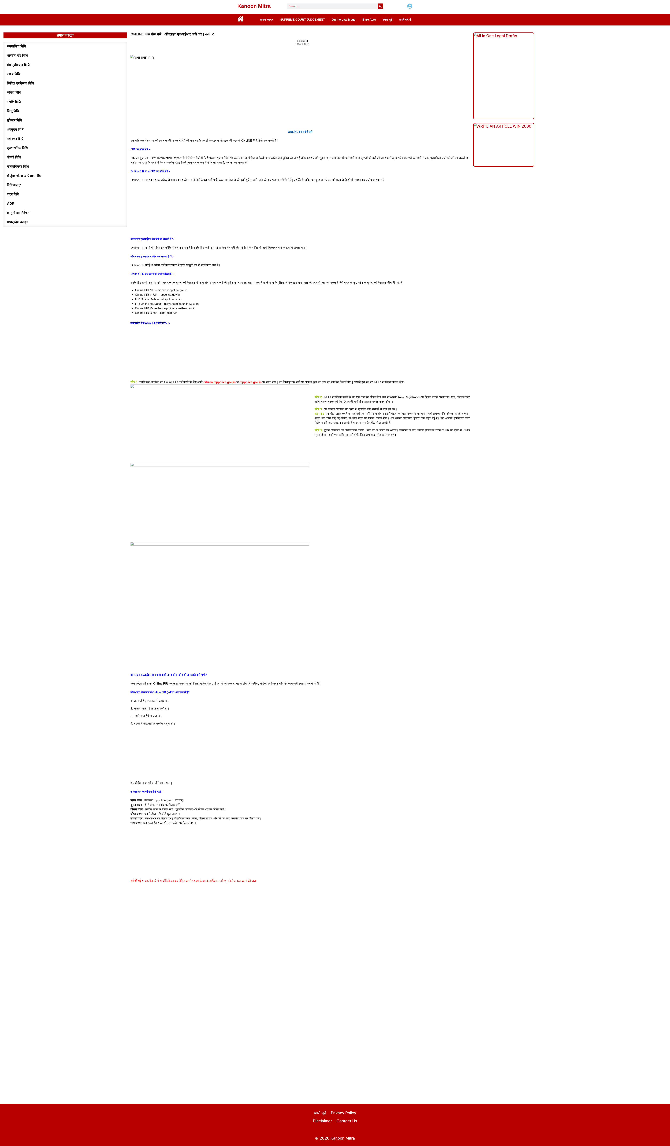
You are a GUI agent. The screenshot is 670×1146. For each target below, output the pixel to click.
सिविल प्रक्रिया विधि (20, 83)
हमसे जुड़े (387, 20)
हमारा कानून (266, 20)
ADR (10, 203)
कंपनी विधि (14, 157)
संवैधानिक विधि (16, 46)
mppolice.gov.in (251, 382)
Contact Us (347, 1121)
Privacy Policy (343, 1113)
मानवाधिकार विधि (18, 166)
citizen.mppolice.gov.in (219, 382)
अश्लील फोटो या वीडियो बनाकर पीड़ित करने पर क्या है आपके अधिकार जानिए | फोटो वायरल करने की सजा (193, 881)
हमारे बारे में (405, 20)
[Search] (380, 6)
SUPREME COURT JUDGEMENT (302, 20)
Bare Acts (369, 20)
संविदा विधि (14, 92)
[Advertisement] (300, 209)
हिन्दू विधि (13, 111)
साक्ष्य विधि (13, 74)
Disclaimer (322, 1121)
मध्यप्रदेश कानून (17, 222)
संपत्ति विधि (14, 102)
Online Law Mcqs (343, 20)
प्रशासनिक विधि (17, 148)
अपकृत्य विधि (15, 129)
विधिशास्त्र (14, 185)
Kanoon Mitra (254, 6)
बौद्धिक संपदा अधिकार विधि (24, 176)
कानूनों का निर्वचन (18, 213)
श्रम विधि (13, 194)
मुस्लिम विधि (14, 120)
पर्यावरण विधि (15, 139)
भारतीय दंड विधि (17, 55)
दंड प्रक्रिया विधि (18, 65)
